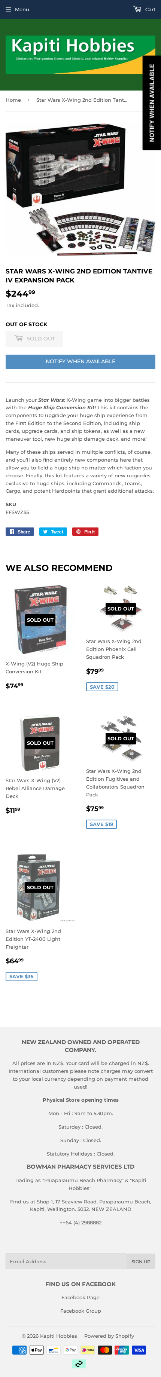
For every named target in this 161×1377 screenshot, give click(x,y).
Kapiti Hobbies (58, 1336)
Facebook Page (80, 1297)
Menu (22, 9)
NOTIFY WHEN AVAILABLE (80, 361)
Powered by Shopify (109, 1336)
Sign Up (141, 1261)
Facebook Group (80, 1311)
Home (13, 100)
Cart (149, 9)
